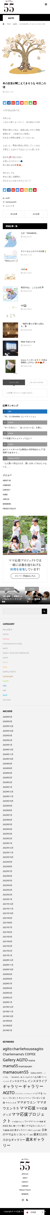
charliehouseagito (27, 1048)
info (4, 685)
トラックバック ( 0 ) (36, 382)
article (6, 634)
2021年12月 (8, 904)
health (6, 681)
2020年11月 (8, 964)
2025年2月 (7, 740)
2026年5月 (7, 716)
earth (11, 18)
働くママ (17, 1125)
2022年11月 (8, 852)
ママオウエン (26, 1102)
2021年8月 (7, 922)
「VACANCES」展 (16, 1077)
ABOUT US (7, 480)
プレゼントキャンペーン (19, 1097)
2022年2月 (7, 894)
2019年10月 (8, 1016)
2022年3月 (7, 890)
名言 (12, 1130)
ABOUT (25, 1178)
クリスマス (19, 1094)
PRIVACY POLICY (9, 509)
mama (31, 1060)
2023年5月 (7, 824)
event (5, 657)
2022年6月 (7, 876)
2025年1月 (7, 744)
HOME (5, 494)
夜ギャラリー (20, 1130)
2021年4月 (7, 941)
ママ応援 (28, 1107)
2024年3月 (7, 777)
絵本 (31, 1135)
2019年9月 (7, 1020)
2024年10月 (8, 759)
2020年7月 (7, 983)
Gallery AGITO (9, 671)
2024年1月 (7, 787)
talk (4, 690)
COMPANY (7, 485)
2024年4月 (7, 773)
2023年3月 (7, 833)
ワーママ (28, 1121)
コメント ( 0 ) (13, 382)
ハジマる (38, 1093)
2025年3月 (7, 735)
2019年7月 (7, 1030)
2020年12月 (8, 960)
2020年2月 (7, 997)
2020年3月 (7, 992)
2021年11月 (8, 908)
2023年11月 (8, 796)
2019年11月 (8, 1011)
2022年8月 (7, 866)
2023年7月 (7, 815)
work (5, 695)
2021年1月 (7, 955)
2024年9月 (7, 763)
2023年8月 (7, 810)
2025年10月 (8, 731)
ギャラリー (12, 1086)
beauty (6, 639)
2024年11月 (8, 754)
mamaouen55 (11, 202)
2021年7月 (7, 927)
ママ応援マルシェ (18, 1122)
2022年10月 (8, 857)
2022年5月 (7, 880)
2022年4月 (7, 885)
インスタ (6, 1081)
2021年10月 (8, 913)
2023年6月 (7, 819)
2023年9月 (7, 805)
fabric (5, 662)
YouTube (7, 699)
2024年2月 (7, 782)
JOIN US (6, 499)
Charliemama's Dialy (12, 643)
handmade (8, 676)
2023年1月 (7, 843)
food (5, 667)
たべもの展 (35, 1076)
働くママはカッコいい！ (34, 1125)
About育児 (7, 629)
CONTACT (6, 490)
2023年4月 (7, 829)
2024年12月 (8, 749)
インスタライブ (37, 1081)
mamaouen (25, 1066)
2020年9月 (7, 974)
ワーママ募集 (38, 1121)
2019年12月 (8, 1007)
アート (44, 1077)
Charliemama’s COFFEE (19, 1054)
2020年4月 (7, 988)
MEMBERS (7, 504)
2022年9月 (7, 861)
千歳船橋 (6, 1130)
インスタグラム (18, 1081)
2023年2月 (7, 838)
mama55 (10, 1065)
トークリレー (28, 1094)
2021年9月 (7, 918)
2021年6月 (7, 932)
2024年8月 (7, 768)
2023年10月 (8, 801)
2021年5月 (7, 936)
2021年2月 (7, 950)
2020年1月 (7, 1002)
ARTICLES (25, 1174)
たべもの (26, 1077)
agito (7, 1048)
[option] (12, 595)
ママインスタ (11, 1102)
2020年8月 (7, 978)
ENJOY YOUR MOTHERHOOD (16, 653)
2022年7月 (7, 871)
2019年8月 (7, 1025)
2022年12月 (8, 847)
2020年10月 (8, 969)
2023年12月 (8, 791)
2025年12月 (8, 726)
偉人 (11, 1125)
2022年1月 (7, 899)
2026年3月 (7, 721)
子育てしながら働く (34, 1130)
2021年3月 (7, 946)
